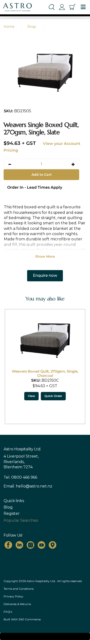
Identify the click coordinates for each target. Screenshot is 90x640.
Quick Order (53, 396)
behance (52, 545)
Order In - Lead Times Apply (34, 187)
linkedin (19, 545)
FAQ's (8, 611)
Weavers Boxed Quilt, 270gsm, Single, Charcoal (45, 373)
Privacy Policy (13, 596)
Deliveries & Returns (17, 604)
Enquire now (45, 275)
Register (12, 513)
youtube (41, 545)
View (31, 396)
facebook (8, 545)
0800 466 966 (24, 477)
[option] (45, 72)
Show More (45, 256)
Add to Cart (41, 174)
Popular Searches (21, 520)
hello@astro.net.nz (34, 486)
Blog (8, 507)
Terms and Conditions (19, 588)
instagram (30, 545)
